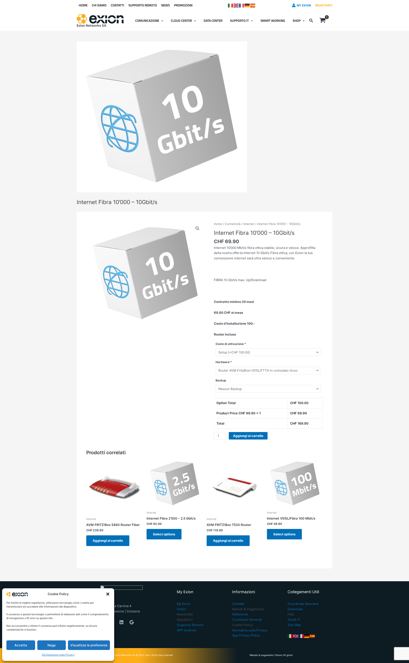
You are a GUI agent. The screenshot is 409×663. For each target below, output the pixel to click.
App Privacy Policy (246, 635)
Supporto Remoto (190, 625)
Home (218, 224)
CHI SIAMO (99, 5)
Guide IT (294, 620)
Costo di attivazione (231, 344)
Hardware (224, 362)
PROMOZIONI (183, 5)
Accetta (20, 645)
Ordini (181, 609)
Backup (221, 380)
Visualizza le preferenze (89, 645)
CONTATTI (117, 5)
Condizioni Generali (247, 620)
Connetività (233, 224)
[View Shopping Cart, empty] (322, 21)
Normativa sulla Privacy (249, 630)
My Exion (183, 604)
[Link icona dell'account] (294, 5)
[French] (242, 5)
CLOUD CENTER (181, 20)
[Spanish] (253, 5)
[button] (108, 594)
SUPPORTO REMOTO (142, 5)
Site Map (294, 625)
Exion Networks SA (91, 25)
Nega (52, 645)
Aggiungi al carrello (248, 436)
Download (295, 609)
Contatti (238, 604)
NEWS (165, 5)
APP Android (186, 630)
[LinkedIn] (121, 622)
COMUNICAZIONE (147, 20)
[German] (247, 5)
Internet (248, 224)
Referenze (240, 614)
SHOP (297, 20)
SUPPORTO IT (239, 20)
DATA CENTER (213, 20)
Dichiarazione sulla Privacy (58, 654)
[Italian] (230, 5)
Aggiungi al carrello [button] (108, 541)
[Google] (131, 622)
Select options (164, 534)
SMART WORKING (273, 20)
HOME (83, 5)
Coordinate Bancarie (303, 604)
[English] (236, 5)
